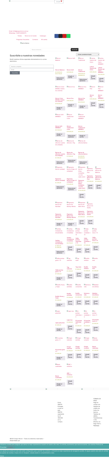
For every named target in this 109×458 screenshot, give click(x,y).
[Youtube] (64, 36)
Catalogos (43, 36)
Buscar (74, 49)
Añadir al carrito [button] (71, 76)
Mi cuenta (44, 39)
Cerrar (2, 456)
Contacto (35, 39)
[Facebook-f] (56, 36)
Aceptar (10, 447)
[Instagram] (60, 36)
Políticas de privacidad (51, 438)
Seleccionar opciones (60, 78)
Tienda (20, 36)
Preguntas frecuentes (22, 39)
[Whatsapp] (68, 36)
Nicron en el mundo (31, 36)
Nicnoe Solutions (25, 440)
